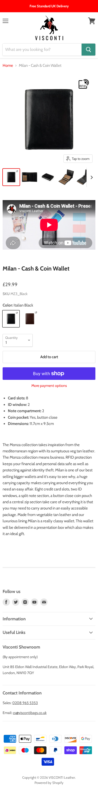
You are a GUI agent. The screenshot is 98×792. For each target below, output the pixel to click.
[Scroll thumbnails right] (91, 177)
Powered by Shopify (49, 783)
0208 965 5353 (25, 702)
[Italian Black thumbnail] (11, 177)
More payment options (49, 385)
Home (8, 65)
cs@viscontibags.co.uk (30, 712)
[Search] (88, 50)
